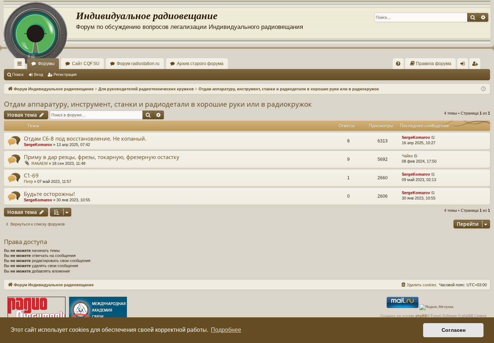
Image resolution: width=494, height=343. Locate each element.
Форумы (46, 63)
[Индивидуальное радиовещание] (40, 21)
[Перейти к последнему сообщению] (433, 137)
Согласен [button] (453, 330)
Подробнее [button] (226, 330)
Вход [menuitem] (464, 65)
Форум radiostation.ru (138, 63)
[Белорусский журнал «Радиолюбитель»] (36, 311)
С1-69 (31, 175)
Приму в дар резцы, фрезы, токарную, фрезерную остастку (101, 156)
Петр (28, 181)
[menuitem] (398, 63)
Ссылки (21, 65)
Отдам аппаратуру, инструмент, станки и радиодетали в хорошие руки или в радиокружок (158, 104)
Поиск (18, 74)
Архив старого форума (200, 63)
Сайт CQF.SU (85, 63)
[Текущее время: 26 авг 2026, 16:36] (483, 89)
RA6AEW (39, 163)
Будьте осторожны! (49, 193)
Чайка (407, 156)
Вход (38, 74)
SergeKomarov (38, 144)
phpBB (421, 316)
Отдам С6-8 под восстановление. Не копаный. (85, 138)
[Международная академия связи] (98, 311)
